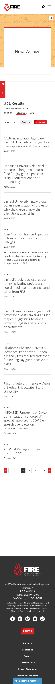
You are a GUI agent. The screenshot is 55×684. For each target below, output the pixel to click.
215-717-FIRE (35, 598)
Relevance (21, 113)
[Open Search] (43, 6)
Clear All (40, 122)
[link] (12, 7)
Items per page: (12, 108)
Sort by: (8, 113)
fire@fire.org (19, 598)
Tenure (24, 122)
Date (32, 113)
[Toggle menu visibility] (49, 6)
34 (45, 471)
